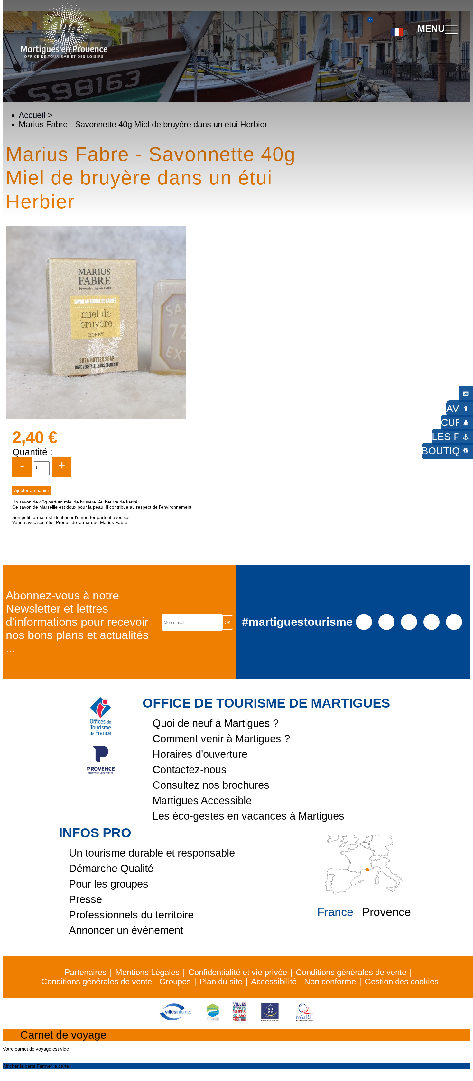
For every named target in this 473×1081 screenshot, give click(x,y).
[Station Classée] (212, 1020)
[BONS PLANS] (466, 394)
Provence (386, 912)
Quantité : (32, 452)
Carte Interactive (345, 22)
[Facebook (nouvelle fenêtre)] (363, 621)
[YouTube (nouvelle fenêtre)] (409, 621)
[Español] (404, 57)
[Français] (397, 29)
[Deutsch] (389, 57)
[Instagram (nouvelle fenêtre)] (386, 621)
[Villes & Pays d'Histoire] (239, 1020)
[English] (418, 57)
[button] (320, 29)
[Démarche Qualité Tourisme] (304, 1020)
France (335, 912)
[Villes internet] (175, 1020)
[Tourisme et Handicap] (270, 1020)
